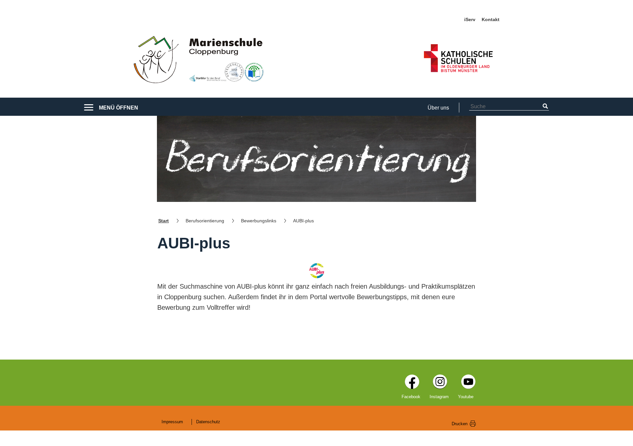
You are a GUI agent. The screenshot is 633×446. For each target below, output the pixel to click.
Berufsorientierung (205, 220)
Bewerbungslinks (258, 220)
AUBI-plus (303, 220)
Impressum (172, 421)
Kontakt (490, 19)
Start (163, 220)
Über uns (438, 107)
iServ (469, 19)
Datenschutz (208, 421)
